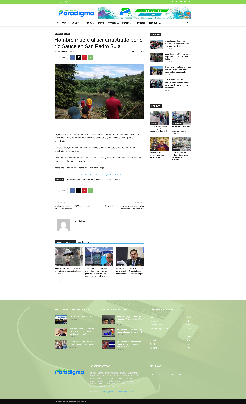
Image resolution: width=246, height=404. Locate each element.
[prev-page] (56, 281)
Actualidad (154, 150)
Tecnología (155, 23)
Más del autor (83, 242)
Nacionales (65, 30)
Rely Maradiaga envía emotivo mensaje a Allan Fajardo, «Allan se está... (130, 319)
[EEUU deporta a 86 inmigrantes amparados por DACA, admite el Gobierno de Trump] (156, 57)
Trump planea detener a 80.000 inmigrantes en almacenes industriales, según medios (178, 69)
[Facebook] (173, 2)
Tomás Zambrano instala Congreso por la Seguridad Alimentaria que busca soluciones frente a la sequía (129, 271)
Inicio (56, 30)
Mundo (75, 23)
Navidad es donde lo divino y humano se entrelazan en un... (157, 155)
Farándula (113, 23)
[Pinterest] (84, 57)
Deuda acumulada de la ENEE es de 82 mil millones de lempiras (72, 207)
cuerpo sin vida (88, 179)
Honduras (99, 179)
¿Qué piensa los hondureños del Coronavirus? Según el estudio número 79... (129, 344)
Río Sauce (117, 179)
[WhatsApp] (90, 57)
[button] (188, 23)
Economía (89, 23)
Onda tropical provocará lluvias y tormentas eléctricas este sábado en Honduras (68, 271)
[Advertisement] (99, 126)
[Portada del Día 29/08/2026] (61, 319)
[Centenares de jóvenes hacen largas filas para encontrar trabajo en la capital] (159, 118)
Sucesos (141, 23)
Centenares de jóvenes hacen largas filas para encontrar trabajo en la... (159, 129)
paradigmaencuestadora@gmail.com (118, 391)
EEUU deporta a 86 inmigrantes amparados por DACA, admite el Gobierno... (178, 56)
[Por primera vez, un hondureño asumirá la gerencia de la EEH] (108, 332)
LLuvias (108, 179)
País (64, 23)
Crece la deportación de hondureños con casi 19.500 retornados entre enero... (177, 43)
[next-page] (60, 281)
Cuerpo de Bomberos (73, 179)
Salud (101, 23)
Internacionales (177, 123)
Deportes (126, 23)
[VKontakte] (185, 2)
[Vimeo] (181, 2)
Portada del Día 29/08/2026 (81, 316)
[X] (177, 2)
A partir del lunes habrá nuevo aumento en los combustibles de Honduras (124, 207)
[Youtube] (189, 2)
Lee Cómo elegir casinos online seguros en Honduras (99, 174)
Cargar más (170, 96)
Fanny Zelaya (62, 51)
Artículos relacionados (65, 242)
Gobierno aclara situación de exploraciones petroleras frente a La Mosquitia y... (81, 331)
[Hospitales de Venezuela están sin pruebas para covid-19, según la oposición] (182, 118)
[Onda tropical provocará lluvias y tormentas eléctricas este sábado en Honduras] (69, 256)
